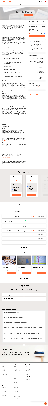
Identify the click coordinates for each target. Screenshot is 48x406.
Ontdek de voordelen (40, 86)
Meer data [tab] (31, 33)
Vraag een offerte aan (6, 157)
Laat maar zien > (20, 294)
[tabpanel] (24, 136)
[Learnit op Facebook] (38, 402)
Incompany (25, 4)
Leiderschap (27, 370)
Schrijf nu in (37, 35)
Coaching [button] (31, 4)
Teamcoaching (27, 369)
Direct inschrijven (29, 14)
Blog (2, 367)
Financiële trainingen (28, 371)
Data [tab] (37, 21)
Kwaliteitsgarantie (16, 379)
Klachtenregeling (16, 383)
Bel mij (3, 390)
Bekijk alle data (41, 216)
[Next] (47, 186)
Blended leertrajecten (5, 371)
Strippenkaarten (4, 392)
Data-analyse (27, 374)
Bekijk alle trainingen (24, 278)
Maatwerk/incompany (5, 375)
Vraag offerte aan (19, 14)
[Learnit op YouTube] (45, 402)
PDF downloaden (33, 96)
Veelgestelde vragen (17, 375)
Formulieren (15, 373)
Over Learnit (15, 367)
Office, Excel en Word (28, 373)
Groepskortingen (4, 391)
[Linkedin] (37, 94)
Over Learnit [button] (38, 4)
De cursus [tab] (31, 21)
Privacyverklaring (16, 371)
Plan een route (16, 391)
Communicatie (27, 366)
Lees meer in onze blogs (7, 357)
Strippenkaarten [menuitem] (27, 379)
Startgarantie (16, 378)
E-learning (3, 369)
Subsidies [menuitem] (26, 380)
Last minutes (4, 373)
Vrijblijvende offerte (5, 388)
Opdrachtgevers (16, 369)
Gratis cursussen (4, 377)
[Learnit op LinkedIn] (40, 402)
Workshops (3, 370)
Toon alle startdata (24, 247)
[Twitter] (30, 94)
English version (4, 395)
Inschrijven (43, 28)
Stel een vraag (4, 387)
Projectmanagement (28, 367)
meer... (5, 140)
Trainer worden (16, 377)
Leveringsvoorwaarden (17, 370)
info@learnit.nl (18, 396)
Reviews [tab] (43, 21)
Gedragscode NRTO (17, 382)
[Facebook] (34, 94)
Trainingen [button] (9, 4)
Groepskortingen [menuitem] (27, 378)
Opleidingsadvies (4, 374)
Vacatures (15, 374)
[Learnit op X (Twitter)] (42, 402)
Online (3, 366)
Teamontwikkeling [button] (17, 4)
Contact (15, 366)
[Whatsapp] (40, 94)
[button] (37, 1)
